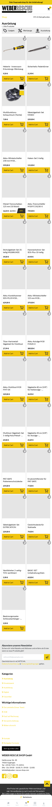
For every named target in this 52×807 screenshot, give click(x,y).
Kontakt (7, 738)
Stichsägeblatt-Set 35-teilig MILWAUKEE (12, 250)
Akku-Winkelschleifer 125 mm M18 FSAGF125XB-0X (37, 296)
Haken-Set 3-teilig (35, 158)
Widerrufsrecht (10, 725)
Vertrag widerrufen (11, 748)
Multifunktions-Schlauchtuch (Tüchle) (12, 113)
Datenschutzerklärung (10, 664)
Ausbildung (8, 687)
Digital (6, 692)
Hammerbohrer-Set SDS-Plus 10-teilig (36, 250)
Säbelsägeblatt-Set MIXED (36, 113)
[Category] (35, 803)
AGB (5, 712)
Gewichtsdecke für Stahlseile (36, 525)
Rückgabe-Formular (11, 743)
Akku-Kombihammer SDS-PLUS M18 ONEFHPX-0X (12, 296)
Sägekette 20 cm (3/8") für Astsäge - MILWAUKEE (37, 434)
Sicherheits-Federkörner (38, 66)
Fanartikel (7, 697)
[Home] (8, 803)
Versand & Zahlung (11, 721)
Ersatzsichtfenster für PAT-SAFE (37, 480)
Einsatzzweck (9, 683)
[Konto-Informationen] (44, 803)
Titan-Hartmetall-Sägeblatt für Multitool (13, 342)
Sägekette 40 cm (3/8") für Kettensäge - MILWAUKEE (37, 388)
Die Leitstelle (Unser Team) (14, 707)
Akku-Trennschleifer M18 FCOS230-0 (36, 205)
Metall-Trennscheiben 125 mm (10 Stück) (12, 205)
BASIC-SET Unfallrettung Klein (36, 571)
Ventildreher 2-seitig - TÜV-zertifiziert (12, 571)
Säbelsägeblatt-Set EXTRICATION (11, 525)
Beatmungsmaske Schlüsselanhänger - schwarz (11, 617)
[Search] (17, 803)
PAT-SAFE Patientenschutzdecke (12, 480)
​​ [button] (47, 784)
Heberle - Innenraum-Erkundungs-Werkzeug (13, 67)
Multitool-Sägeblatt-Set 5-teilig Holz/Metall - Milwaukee (13, 434)
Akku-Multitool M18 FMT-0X (12, 388)
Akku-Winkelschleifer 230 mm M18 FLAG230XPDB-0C (12, 159)
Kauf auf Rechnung (11, 716)
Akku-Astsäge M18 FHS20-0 (36, 342)
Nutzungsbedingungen (30, 664)
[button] (27, 797)
